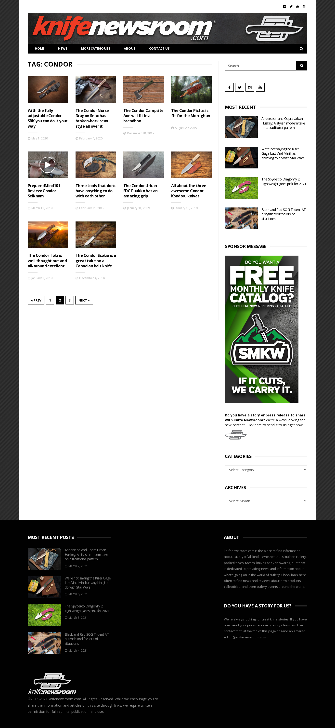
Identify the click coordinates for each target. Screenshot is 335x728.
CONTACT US (159, 48)
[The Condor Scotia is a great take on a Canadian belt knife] (96, 234)
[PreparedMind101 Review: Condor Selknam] (48, 164)
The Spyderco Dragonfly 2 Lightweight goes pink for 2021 (283, 181)
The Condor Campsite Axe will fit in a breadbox (143, 116)
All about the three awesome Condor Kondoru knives (188, 191)
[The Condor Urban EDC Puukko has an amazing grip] (143, 164)
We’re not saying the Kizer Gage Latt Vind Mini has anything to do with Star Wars (282, 153)
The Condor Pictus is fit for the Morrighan (190, 113)
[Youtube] (297, 6)
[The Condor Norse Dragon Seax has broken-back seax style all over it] (96, 89)
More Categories (95, 48)
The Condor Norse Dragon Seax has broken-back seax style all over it (92, 118)
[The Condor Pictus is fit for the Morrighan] (191, 89)
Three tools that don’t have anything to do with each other (96, 191)
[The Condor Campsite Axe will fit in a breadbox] (143, 89)
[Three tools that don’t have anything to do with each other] (96, 164)
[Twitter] (291, 6)
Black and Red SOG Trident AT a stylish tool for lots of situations (283, 214)
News (62, 48)
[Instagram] (304, 6)
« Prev (36, 300)
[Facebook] (284, 6)
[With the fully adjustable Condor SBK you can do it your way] (48, 89)
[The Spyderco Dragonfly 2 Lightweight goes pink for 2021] (241, 188)
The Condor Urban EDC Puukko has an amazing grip (140, 191)
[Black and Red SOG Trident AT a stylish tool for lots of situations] (241, 218)
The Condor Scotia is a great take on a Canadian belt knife (96, 261)
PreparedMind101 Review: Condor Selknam (44, 191)
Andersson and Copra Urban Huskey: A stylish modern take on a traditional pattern (283, 123)
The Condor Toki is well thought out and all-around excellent (47, 261)
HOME (39, 48)
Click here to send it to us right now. (274, 425)
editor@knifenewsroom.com (245, 637)
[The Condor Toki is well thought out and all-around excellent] (48, 234)
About (129, 48)
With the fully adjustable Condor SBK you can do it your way (47, 118)
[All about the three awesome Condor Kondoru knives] (191, 164)
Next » (84, 300)
